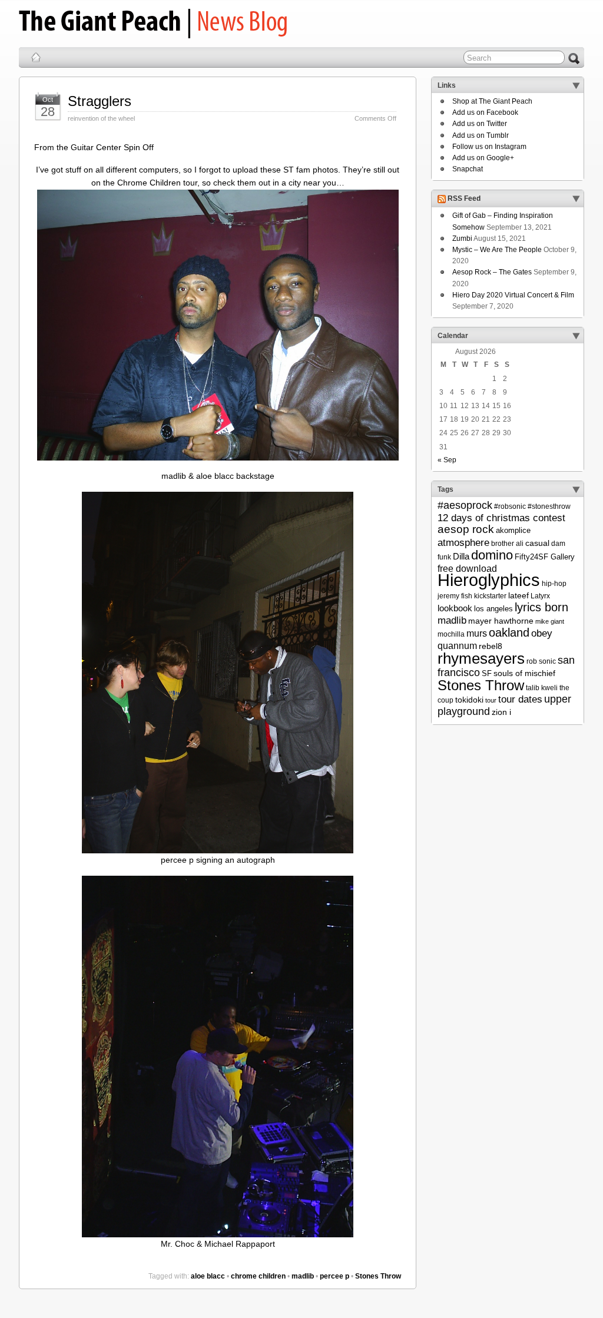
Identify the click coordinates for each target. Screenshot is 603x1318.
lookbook (455, 608)
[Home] (36, 57)
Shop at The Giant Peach (492, 101)
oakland (509, 632)
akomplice (513, 530)
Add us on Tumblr (480, 135)
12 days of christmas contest (501, 518)
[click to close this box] (576, 85)
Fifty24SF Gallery (545, 556)
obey (541, 633)
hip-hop (554, 583)
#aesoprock (465, 505)
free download (467, 568)
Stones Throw (378, 1276)
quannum (457, 645)
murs (476, 633)
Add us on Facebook (485, 112)
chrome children (258, 1276)
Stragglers (99, 101)
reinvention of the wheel (101, 118)
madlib (302, 1276)
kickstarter (490, 596)
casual (537, 543)
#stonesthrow (549, 506)
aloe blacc (208, 1276)
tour (490, 700)
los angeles (493, 608)
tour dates (520, 699)
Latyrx (540, 596)
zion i (501, 712)
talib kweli (542, 687)
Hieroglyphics (489, 580)
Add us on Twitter (479, 124)
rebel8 (490, 646)
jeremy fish (455, 596)
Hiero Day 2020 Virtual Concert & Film (513, 295)
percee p (334, 1276)
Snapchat (467, 169)
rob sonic (541, 661)
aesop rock (466, 529)
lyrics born (541, 607)
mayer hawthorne (501, 620)
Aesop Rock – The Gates (492, 272)
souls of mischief (524, 673)
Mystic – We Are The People (497, 250)
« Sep (447, 460)
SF (487, 673)
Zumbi (462, 238)
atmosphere (463, 542)
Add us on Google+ (483, 158)
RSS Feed (464, 199)
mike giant (549, 621)
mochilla (451, 634)
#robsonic (510, 506)
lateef (518, 595)
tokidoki (469, 699)
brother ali (507, 543)
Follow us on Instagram (489, 147)
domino (492, 555)
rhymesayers (481, 658)
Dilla (461, 556)
